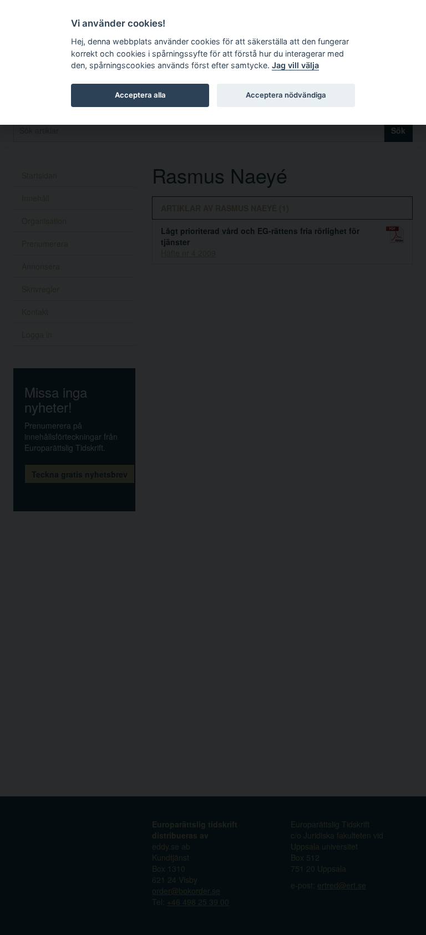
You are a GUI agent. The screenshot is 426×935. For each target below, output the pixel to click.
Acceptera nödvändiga (286, 94)
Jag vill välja (295, 65)
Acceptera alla (140, 94)
